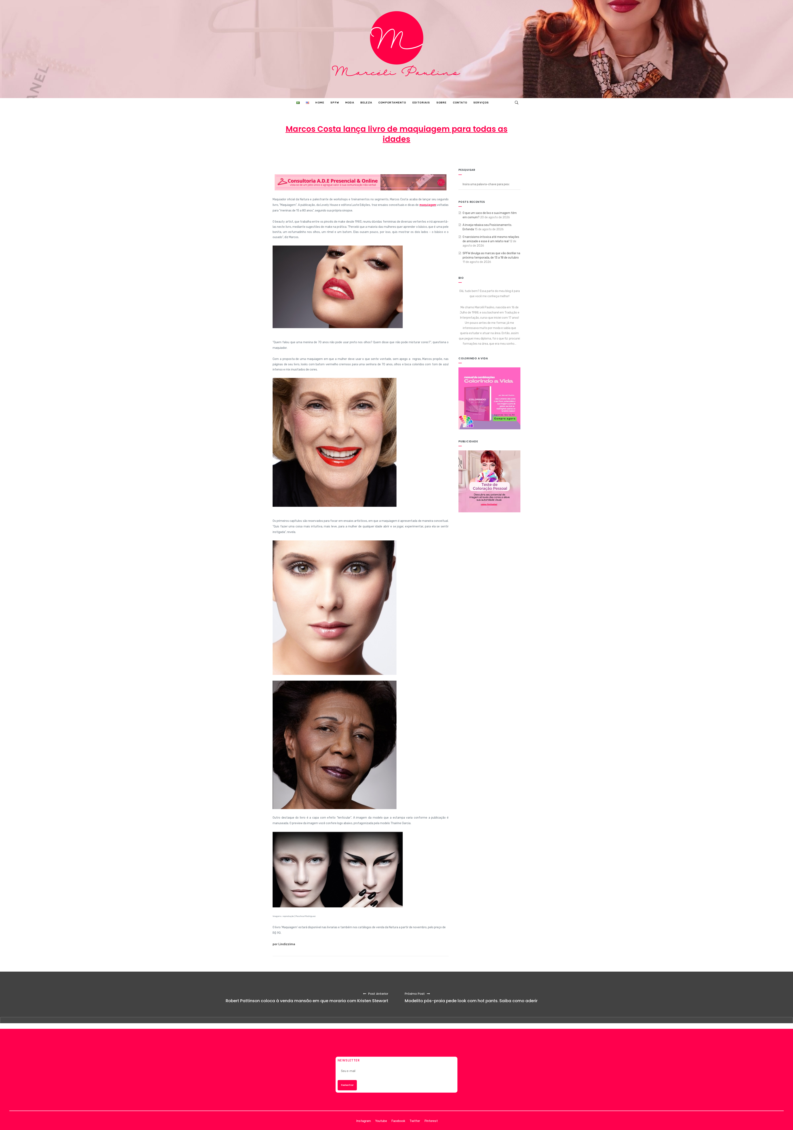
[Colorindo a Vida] (489, 398)
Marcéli (365, 156)
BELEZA (432, 156)
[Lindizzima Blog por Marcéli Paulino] (396, 49)
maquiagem (427, 205)
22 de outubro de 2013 (398, 156)
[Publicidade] (489, 481)
